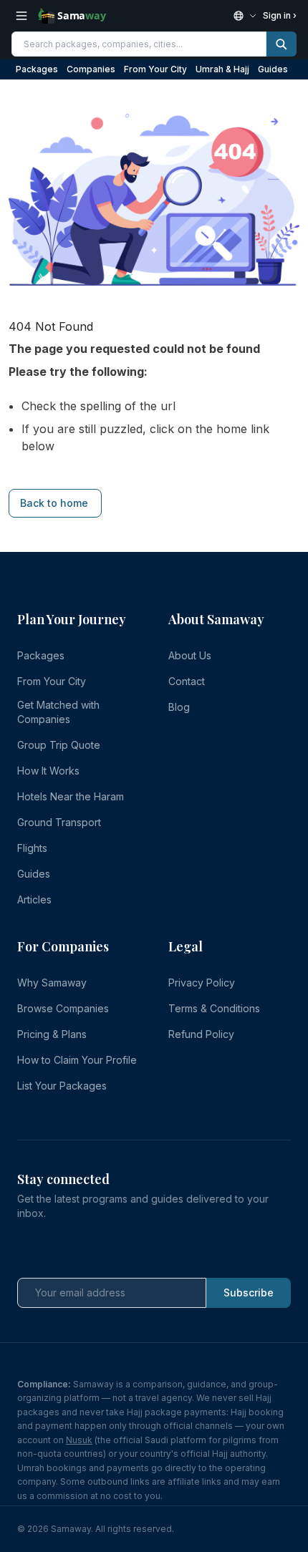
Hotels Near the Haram (70, 796)
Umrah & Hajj (222, 69)
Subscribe (248, 1292)
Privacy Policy (201, 982)
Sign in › (280, 15)
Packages (37, 69)
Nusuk (79, 1440)
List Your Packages (62, 1086)
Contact (186, 681)
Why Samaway (52, 982)
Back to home (54, 503)
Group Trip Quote (58, 745)
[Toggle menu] (21, 16)
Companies (91, 69)
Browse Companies (63, 1008)
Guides (273, 69)
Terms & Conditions (214, 1008)
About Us (189, 655)
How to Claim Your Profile (77, 1060)
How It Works (48, 771)
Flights (32, 848)
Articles (34, 899)
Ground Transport (59, 822)
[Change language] (245, 15)
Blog (179, 707)
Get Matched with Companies (58, 712)
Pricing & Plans (52, 1034)
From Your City (155, 69)
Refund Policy (201, 1034)
